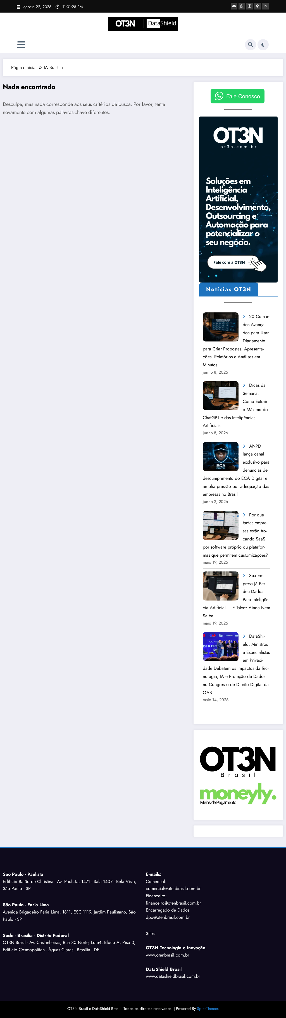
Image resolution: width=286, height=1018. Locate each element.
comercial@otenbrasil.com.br (173, 888)
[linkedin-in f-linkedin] (265, 6)
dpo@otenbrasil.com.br (168, 917)
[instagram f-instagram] (249, 6)
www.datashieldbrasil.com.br (173, 976)
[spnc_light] (263, 44)
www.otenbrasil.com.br (167, 955)
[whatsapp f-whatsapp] (242, 6)
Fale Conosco (243, 96)
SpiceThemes (208, 1008)
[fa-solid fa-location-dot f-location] (257, 6)
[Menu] (21, 45)
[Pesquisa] (250, 45)
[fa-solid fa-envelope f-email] (234, 6)
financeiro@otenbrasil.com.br (173, 903)
